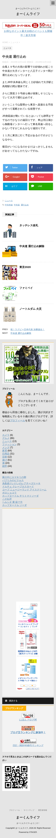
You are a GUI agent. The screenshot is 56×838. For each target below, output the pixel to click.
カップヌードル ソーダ (14, 505)
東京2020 (25, 267)
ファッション (9, 444)
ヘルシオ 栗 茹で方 (12, 502)
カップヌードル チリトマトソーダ (20, 496)
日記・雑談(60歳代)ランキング (28, 745)
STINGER (33, 832)
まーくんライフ (28, 14)
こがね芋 (7, 499)
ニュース (9, 201)
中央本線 (9, 205)
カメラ (5, 435)
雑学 (4, 466)
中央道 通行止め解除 (31, 246)
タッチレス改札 (28, 225)
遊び (4, 460)
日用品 (5, 453)
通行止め (25, 205)
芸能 (4, 457)
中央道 (17, 205)
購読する (13, 701)
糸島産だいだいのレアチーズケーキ (21, 483)
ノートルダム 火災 (30, 308)
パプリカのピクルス (13, 480)
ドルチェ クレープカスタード (18, 486)
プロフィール (17, 420)
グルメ (5, 438)
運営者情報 (42, 810)
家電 (4, 450)
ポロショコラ (9, 492)
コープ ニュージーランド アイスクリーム (24, 489)
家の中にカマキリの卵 (14, 477)
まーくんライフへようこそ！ (28, 823)
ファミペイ (26, 287)
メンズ (5, 447)
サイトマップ (29, 810)
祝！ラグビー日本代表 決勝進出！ (27, 329)
